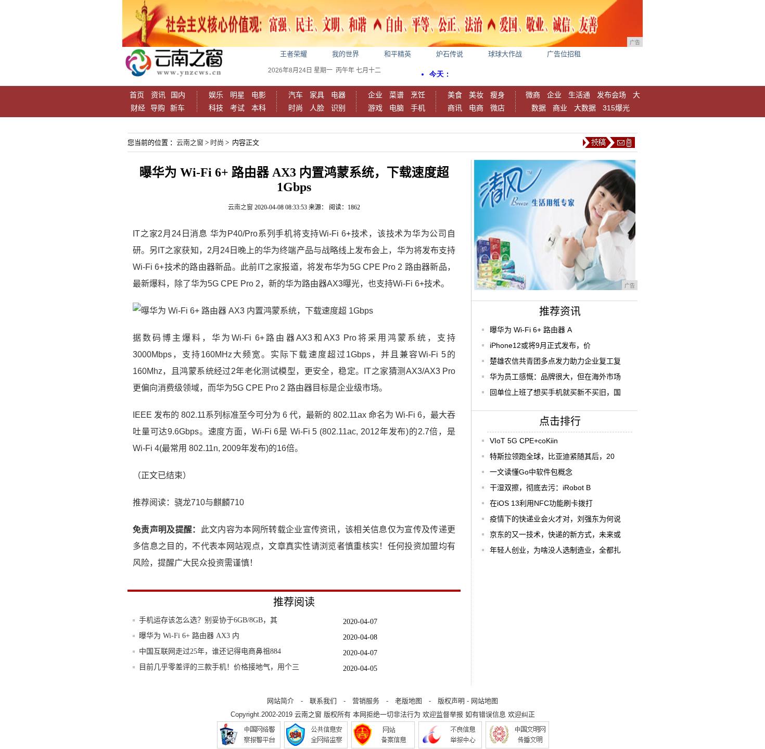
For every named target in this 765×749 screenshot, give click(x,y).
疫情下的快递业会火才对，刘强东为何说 (555, 519)
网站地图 (484, 701)
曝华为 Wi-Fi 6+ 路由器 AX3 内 (189, 636)
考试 (237, 108)
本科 (258, 108)
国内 (178, 95)
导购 (157, 108)
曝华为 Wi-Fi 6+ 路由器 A (531, 330)
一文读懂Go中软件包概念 (531, 472)
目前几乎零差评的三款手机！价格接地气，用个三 (219, 667)
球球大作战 (505, 54)
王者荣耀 (293, 54)
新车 (177, 108)
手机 (418, 108)
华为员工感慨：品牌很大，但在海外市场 (555, 376)
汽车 (295, 95)
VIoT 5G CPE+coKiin (524, 440)
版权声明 (451, 701)
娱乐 (216, 95)
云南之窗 (189, 142)
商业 (560, 108)
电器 (338, 95)
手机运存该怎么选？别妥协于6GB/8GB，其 (208, 620)
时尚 (295, 108)
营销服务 (365, 701)
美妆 (476, 95)
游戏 (375, 108)
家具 (317, 95)
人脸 (317, 108)
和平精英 (397, 54)
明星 (237, 95)
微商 (533, 95)
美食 (455, 95)
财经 (138, 108)
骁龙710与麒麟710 (209, 502)
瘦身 (497, 95)
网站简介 (280, 701)
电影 (258, 95)
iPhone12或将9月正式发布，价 (540, 345)
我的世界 (345, 54)
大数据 (585, 108)
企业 (375, 95)
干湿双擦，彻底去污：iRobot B (540, 487)
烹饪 (418, 95)
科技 (216, 108)
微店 (497, 108)
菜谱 (396, 95)
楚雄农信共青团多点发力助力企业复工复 (555, 361)
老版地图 (408, 701)
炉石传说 (449, 54)
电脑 (396, 108)
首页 (137, 95)
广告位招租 (564, 54)
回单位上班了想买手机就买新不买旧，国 (555, 392)
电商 (476, 108)
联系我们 (323, 701)
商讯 (455, 108)
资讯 (158, 95)
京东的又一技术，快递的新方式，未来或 (555, 534)
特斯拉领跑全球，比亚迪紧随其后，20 (552, 456)
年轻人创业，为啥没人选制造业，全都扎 (555, 550)
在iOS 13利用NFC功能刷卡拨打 (541, 503)
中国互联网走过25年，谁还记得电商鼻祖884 (210, 651)
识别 (338, 108)
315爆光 (616, 108)
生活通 (579, 95)
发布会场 (611, 95)
